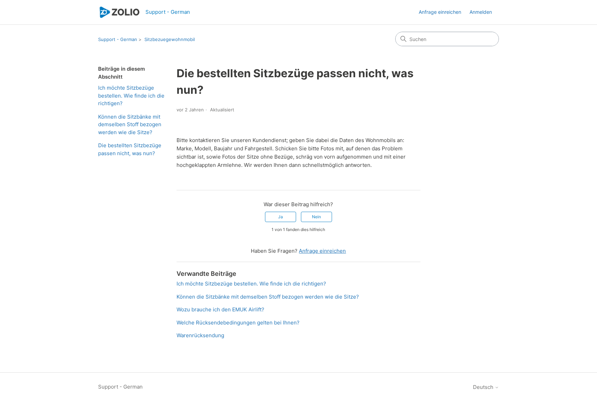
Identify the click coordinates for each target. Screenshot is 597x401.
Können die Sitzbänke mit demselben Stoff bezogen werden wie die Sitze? (129, 124)
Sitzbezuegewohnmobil (169, 39)
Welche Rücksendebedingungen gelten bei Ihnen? (238, 322)
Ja (280, 216)
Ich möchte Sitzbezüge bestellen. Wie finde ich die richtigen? (131, 95)
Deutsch (484, 387)
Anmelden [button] (481, 12)
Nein (316, 216)
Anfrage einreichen (440, 12)
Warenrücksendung (200, 335)
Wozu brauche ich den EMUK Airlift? (220, 309)
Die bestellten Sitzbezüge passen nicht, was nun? (129, 149)
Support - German (117, 39)
